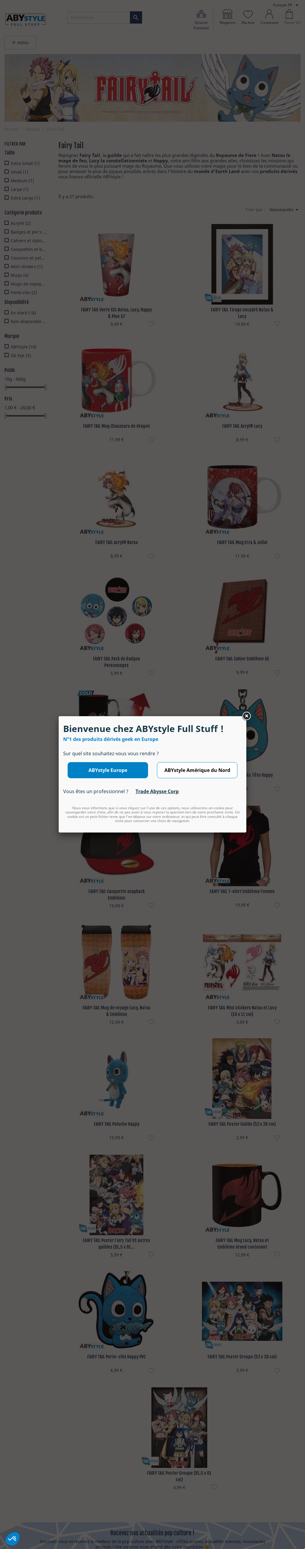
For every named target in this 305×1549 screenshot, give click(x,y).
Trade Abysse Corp (157, 791)
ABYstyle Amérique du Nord (197, 770)
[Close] (246, 716)
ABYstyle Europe (107, 770)
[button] (12, 1539)
